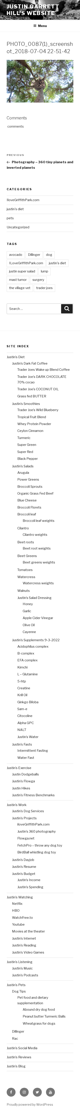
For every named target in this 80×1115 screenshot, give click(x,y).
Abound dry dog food (39, 1010)
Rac (15, 1039)
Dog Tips (19, 991)
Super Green (26, 445)
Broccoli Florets (29, 507)
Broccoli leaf (26, 514)
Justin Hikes (21, 788)
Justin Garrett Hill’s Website (33, 9)
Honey (28, 604)
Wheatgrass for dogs (39, 1024)
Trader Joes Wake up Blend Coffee (43, 370)
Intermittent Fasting (32, 751)
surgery (38, 280)
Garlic (27, 611)
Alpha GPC (25, 723)
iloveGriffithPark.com (33, 824)
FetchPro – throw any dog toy (39, 845)
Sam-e (22, 709)
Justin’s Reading (24, 945)
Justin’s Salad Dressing (34, 598)
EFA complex (27, 660)
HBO (16, 911)
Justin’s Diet (16, 357)
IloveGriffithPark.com (23, 200)
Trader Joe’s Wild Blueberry (37, 410)
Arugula (23, 473)
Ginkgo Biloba (27, 702)
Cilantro (23, 528)
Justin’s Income (28, 880)
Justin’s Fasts (22, 744)
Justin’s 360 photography (36, 831)
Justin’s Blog (16, 1066)
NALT (21, 730)
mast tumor (18, 280)
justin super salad (22, 271)
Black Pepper (27, 459)
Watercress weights (38, 583)
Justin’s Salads (23, 466)
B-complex (25, 653)
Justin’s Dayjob (23, 860)
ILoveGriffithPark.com (26, 263)
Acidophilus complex (32, 647)
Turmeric (23, 438)
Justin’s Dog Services (28, 811)
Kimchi (22, 667)
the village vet (19, 288)
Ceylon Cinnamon (30, 431)
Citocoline (24, 716)
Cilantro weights (35, 535)
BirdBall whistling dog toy (36, 852)
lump (44, 271)
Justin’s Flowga (23, 781)
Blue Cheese (27, 500)
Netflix (17, 904)
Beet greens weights (39, 562)
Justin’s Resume (24, 867)
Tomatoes (25, 570)
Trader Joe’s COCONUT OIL (38, 389)
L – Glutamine (27, 674)
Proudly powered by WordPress (30, 1104)
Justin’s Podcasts (25, 975)
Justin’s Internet (24, 938)
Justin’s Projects (24, 818)
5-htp (21, 681)
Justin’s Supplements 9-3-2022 (36, 640)
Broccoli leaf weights (38, 521)
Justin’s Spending (30, 887)
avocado (15, 255)
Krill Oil (22, 695)
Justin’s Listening (19, 962)
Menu (42, 26)
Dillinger (34, 255)
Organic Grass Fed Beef (35, 493)
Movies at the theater (28, 931)
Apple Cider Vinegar (38, 618)
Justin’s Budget (23, 874)
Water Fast (25, 758)
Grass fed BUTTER (31, 396)
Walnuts (23, 591)
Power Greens (28, 480)
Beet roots (25, 542)
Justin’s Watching (20, 897)
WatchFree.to (22, 918)
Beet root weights (37, 548)
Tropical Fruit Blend (31, 417)
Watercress (26, 577)
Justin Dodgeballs (25, 774)
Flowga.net (25, 838)
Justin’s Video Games (28, 952)
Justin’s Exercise (19, 768)
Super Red (25, 452)
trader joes (44, 288)
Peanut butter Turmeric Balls (44, 1016)
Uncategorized (18, 227)
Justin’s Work (16, 805)
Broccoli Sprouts (29, 487)
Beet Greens (27, 556)
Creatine (23, 688)
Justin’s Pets (16, 985)
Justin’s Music (22, 968)
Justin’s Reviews (19, 1057)
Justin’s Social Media (22, 1048)
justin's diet (15, 209)
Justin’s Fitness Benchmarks (33, 795)
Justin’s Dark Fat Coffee (30, 363)
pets (10, 218)
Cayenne (29, 632)
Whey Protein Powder (34, 424)
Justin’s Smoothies (26, 404)
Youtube (18, 925)
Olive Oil (29, 625)
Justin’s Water (27, 737)
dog (49, 255)
